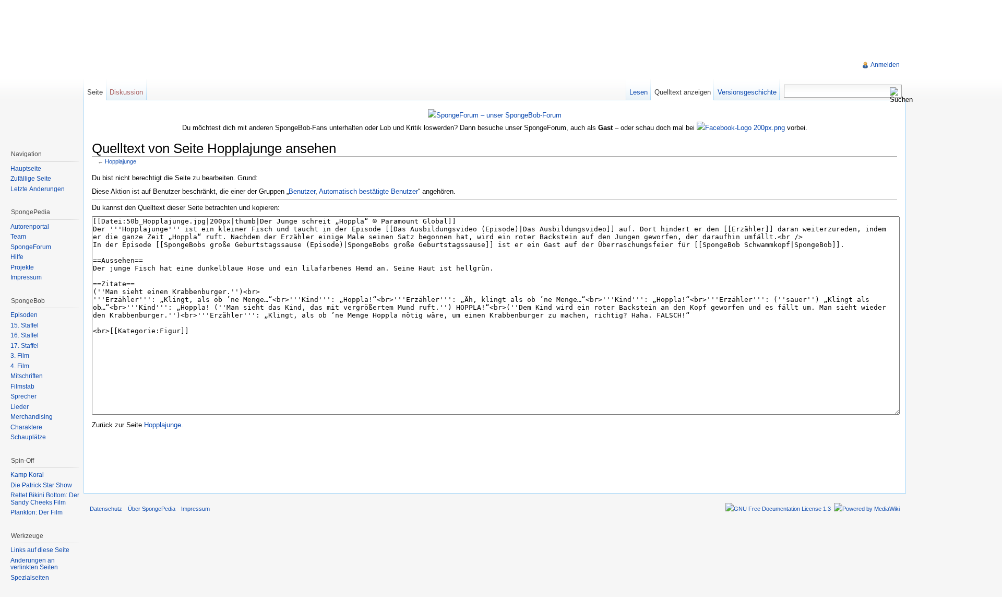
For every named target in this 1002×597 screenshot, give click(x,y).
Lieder (19, 407)
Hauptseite (25, 168)
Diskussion (126, 92)
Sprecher (23, 396)
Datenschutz (106, 509)
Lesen (638, 92)
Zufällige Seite (30, 178)
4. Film (19, 366)
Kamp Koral (27, 474)
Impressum (26, 277)
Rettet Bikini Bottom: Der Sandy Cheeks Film (44, 498)
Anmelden (885, 64)
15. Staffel (24, 325)
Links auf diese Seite (39, 550)
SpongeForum (30, 247)
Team (18, 236)
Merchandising (31, 416)
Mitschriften (26, 376)
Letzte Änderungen (37, 189)
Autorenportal (29, 226)
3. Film (19, 355)
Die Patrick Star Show (41, 485)
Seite (95, 92)
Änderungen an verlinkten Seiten (34, 564)
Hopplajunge (120, 161)
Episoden (24, 315)
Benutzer (302, 191)
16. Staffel (24, 335)
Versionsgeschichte (747, 92)
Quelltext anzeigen (682, 92)
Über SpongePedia (151, 509)
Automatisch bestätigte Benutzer (368, 191)
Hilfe (16, 257)
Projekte (22, 267)
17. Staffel (24, 345)
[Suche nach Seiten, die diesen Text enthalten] (895, 95)
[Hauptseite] (42, 100)
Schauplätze (28, 437)
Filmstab (22, 386)
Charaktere (26, 427)
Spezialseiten (29, 577)
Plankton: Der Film (36, 512)
